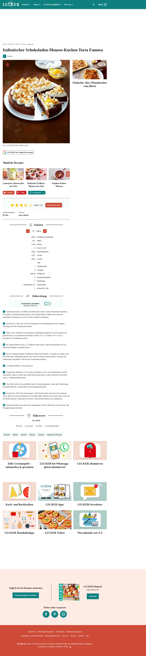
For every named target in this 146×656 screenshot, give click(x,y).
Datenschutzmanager (74, 632)
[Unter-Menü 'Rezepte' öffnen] (30, 4)
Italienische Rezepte (54, 435)
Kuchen (41, 435)
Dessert (24, 44)
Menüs (17, 44)
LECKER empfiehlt (51, 4)
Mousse (30, 44)
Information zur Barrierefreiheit (32, 636)
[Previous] (5, 174)
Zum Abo (92, 596)
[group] (36, 178)
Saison (35, 4)
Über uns (67, 4)
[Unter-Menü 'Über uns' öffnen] (72, 4)
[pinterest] (54, 614)
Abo (87, 636)
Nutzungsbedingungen (46, 632)
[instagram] (63, 614)
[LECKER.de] (11, 4)
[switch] (47, 303)
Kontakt (81, 636)
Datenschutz (60, 632)
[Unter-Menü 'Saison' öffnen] (40, 4)
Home (5, 44)
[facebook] (46, 614)
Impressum (32, 632)
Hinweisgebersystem (52, 636)
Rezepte (25, 4)
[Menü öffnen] (105, 4)
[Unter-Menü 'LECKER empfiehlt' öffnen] (60, 4)
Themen (73, 636)
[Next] (68, 174)
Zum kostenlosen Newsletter (26, 595)
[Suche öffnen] (94, 4)
